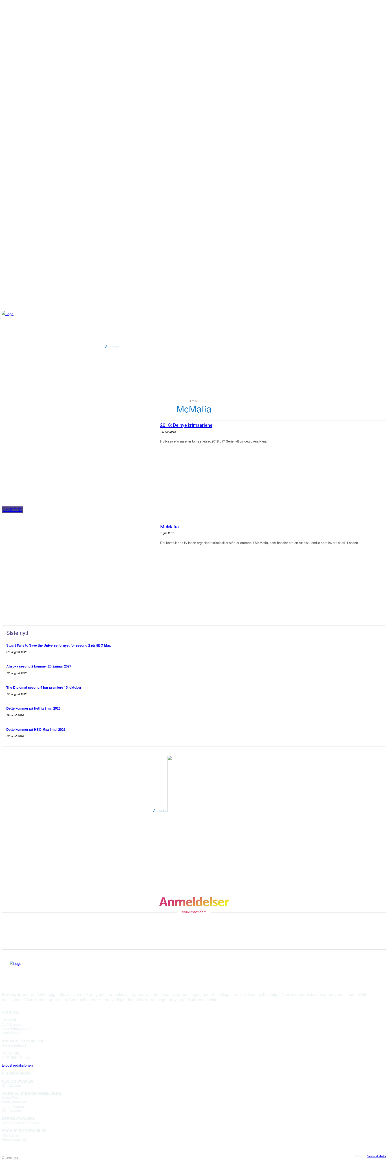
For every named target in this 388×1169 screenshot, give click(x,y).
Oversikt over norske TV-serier (174, 853)
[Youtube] (20, 970)
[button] (353, 314)
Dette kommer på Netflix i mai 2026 (33, 708)
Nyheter (12, 509)
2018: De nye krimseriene (186, 425)
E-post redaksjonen (17, 1065)
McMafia (169, 526)
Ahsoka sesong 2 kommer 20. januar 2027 (38, 666)
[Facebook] (11, 970)
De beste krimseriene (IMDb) (29, 871)
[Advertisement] (201, 338)
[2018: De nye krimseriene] (79, 466)
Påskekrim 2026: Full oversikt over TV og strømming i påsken (61, 833)
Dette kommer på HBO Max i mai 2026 (35, 729)
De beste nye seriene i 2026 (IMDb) (178, 833)
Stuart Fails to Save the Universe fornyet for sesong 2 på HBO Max (58, 645)
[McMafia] (79, 568)
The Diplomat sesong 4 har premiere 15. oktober (44, 687)
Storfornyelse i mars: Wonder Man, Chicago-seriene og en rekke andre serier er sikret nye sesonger (207, 873)
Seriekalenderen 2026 (22, 853)
